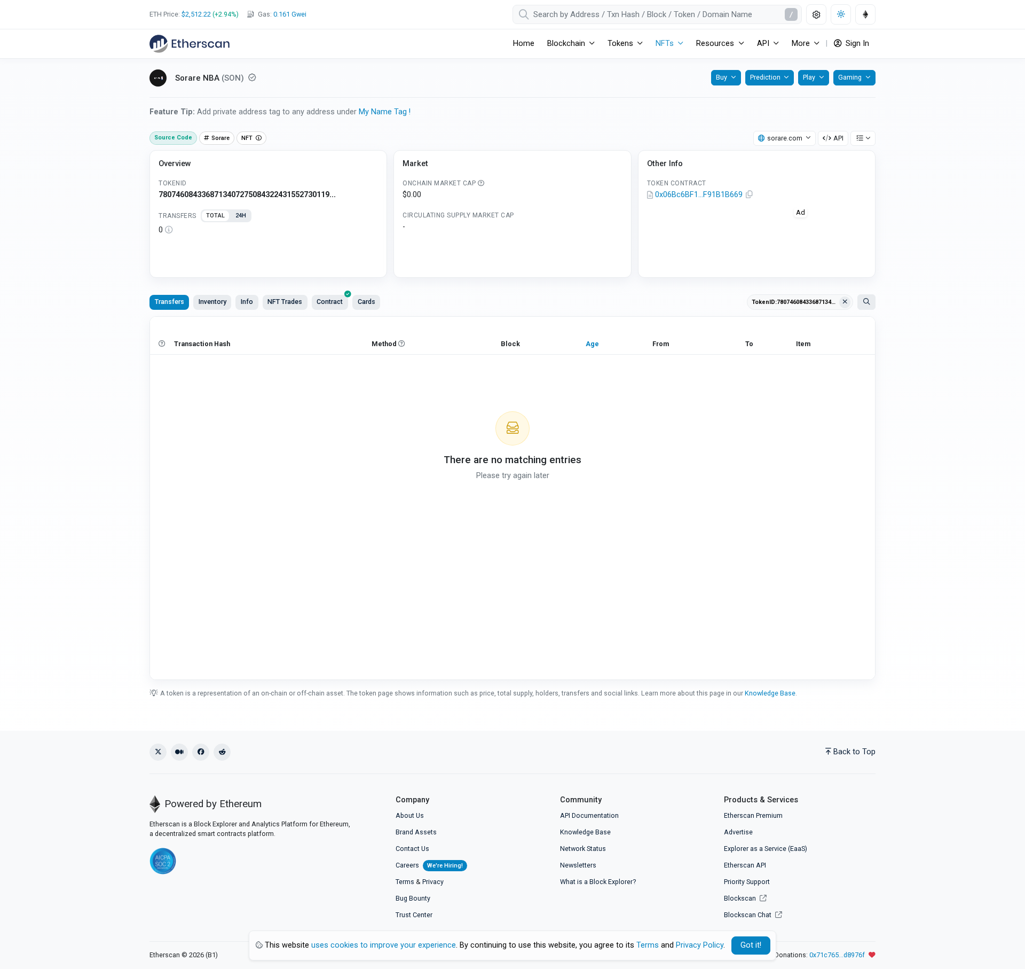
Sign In (856, 43)
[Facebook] (200, 752)
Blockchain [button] (566, 43)
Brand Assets (416, 832)
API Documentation (589, 815)
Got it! (750, 945)
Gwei (289, 14)
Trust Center (414, 915)
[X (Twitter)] (158, 752)
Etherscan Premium (753, 815)
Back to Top (854, 751)
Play (809, 77)
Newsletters (578, 865)
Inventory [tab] (212, 302)
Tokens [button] (620, 43)
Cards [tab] (366, 302)
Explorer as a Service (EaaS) (765, 849)
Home (523, 43)
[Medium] (179, 752)
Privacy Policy (699, 945)
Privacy (433, 882)
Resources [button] (715, 43)
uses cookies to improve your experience (383, 945)
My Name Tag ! (385, 111)
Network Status (583, 849)
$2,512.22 (196, 14)
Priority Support (747, 882)
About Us (410, 815)
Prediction (765, 77)
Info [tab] (247, 302)
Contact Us (412, 849)
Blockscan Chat (748, 915)
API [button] (763, 43)
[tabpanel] (268, 230)
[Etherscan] (189, 43)
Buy (721, 77)
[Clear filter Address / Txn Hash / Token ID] (845, 302)
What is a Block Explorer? (598, 882)
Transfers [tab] (169, 302)
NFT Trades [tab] (284, 302)
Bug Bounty (413, 898)
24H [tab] (240, 215)
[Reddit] (222, 752)
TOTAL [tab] (215, 215)
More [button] (801, 43)
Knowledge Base (770, 693)
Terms (405, 882)
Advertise (738, 832)
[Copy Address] (749, 195)
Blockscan (741, 898)
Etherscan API (745, 865)
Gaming (850, 77)
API (838, 138)
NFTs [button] (665, 43)
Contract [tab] (330, 302)
